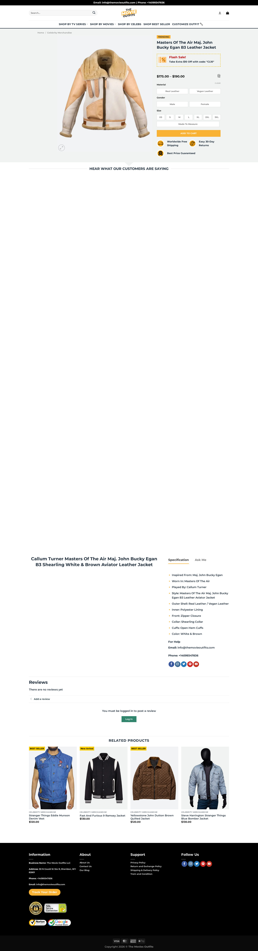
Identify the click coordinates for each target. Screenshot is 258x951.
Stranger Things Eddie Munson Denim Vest (49, 817)
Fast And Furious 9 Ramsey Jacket (102, 815)
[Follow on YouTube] (196, 664)
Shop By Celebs (129, 24)
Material (161, 85)
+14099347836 (188, 655)
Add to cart (189, 133)
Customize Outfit (185, 24)
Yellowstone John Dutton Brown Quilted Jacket (152, 817)
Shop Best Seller (156, 24)
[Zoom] (61, 148)
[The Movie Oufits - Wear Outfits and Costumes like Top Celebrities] (129, 12)
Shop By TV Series (72, 24)
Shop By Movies (102, 24)
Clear (218, 83)
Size (159, 111)
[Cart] (227, 13)
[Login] (219, 13)
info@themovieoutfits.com (196, 647)
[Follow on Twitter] (184, 664)
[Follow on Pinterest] (190, 664)
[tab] (178, 560)
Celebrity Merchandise (59, 33)
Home (40, 33)
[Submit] (94, 13)
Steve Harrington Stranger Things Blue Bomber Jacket (203, 817)
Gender (161, 98)
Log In (129, 719)
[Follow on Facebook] (171, 664)
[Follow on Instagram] (178, 664)
